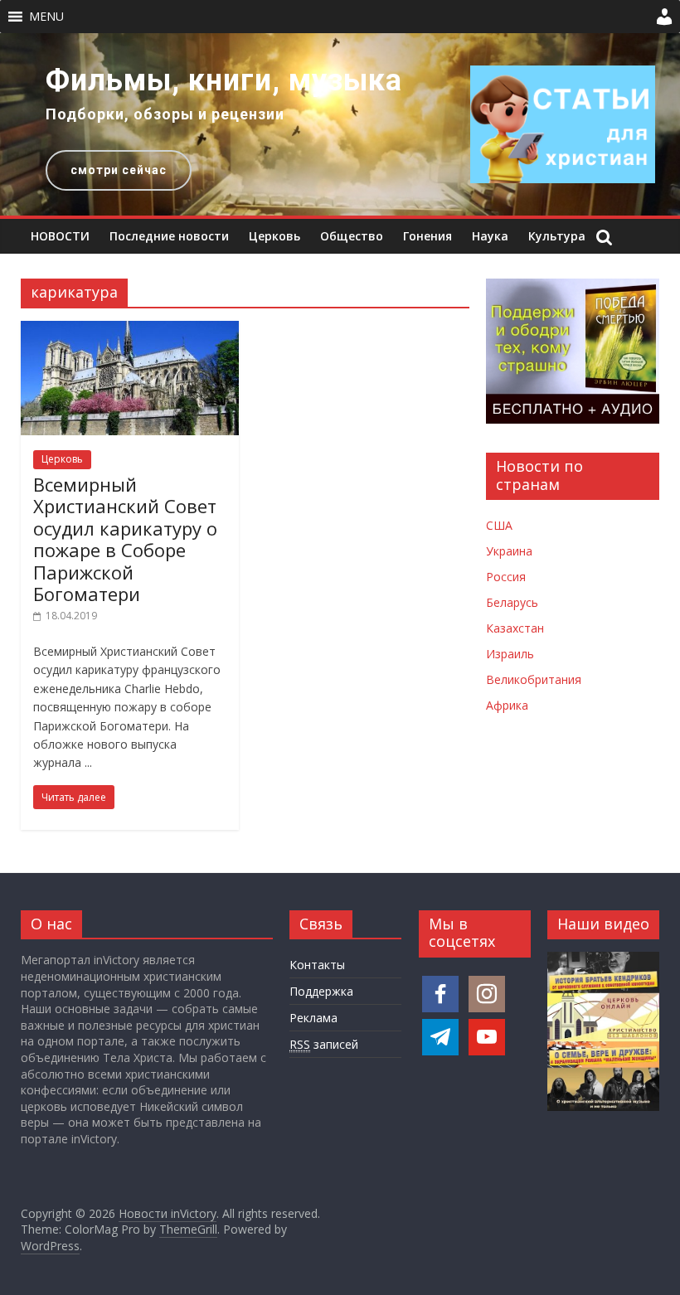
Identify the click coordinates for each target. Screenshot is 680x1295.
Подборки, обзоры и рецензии (165, 114)
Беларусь (512, 602)
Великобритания (533, 679)
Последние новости (169, 236)
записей (323, 1044)
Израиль (510, 654)
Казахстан (515, 628)
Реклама (313, 1018)
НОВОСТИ (60, 236)
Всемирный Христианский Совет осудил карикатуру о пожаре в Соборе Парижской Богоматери (125, 539)
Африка (507, 705)
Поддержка (321, 991)
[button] (46, 16)
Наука (490, 236)
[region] (340, 124)
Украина (509, 551)
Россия (506, 576)
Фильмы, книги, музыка (224, 80)
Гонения (427, 236)
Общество (351, 236)
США (499, 525)
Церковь (274, 236)
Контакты (317, 964)
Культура (556, 236)
